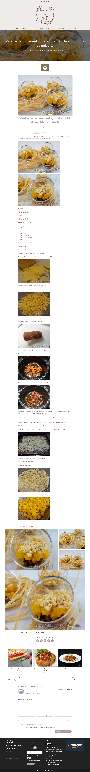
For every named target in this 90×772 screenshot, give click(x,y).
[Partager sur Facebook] (41, 640)
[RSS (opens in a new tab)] (49, 2)
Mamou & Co (9, 755)
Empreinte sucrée (10, 748)
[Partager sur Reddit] (48, 640)
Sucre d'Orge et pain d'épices (13, 745)
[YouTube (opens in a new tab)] (47, 2)
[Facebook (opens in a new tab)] (41, 2)
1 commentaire (55, 128)
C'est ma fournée (10, 752)
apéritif (25, 632)
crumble (39, 632)
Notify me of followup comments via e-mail (31, 724)
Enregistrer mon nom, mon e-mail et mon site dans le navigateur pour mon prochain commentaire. (44, 721)
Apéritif (47, 128)
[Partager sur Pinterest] (45, 640)
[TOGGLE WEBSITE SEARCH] (75, 28)
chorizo (35, 632)
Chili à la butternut (70, 669)
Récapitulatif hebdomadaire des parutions (34, 759)
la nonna (29, 690)
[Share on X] (37, 640)
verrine (42, 632)
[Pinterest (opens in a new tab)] (43, 2)
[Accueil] (27, 50)
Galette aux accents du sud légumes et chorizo (45, 669)
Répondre (69, 689)
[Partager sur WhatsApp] (52, 640)
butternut (30, 632)
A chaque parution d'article (33, 756)
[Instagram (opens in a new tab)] (45, 2)
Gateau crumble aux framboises (20, 669)
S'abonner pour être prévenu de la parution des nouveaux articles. (37, 727)
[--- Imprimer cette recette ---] (45, 67)
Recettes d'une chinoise (12, 758)
